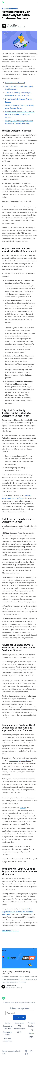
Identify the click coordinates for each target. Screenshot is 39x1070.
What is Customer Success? (15, 83)
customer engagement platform (20, 761)
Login (31, 1037)
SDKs (19, 1032)
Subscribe (19, 1017)
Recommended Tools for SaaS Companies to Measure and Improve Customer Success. (19, 114)
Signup (31, 1033)
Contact (31, 1026)
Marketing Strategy (10, 9)
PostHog (23, 807)
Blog (31, 1030)
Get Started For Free (10, 931)
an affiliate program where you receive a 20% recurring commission (17, 911)
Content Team (12, 25)
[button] (35, 2)
